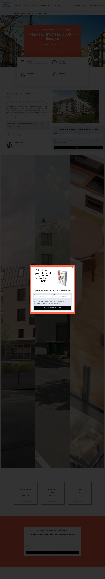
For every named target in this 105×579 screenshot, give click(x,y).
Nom (35, 294)
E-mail (55, 294)
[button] (73, 267)
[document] (52, 289)
